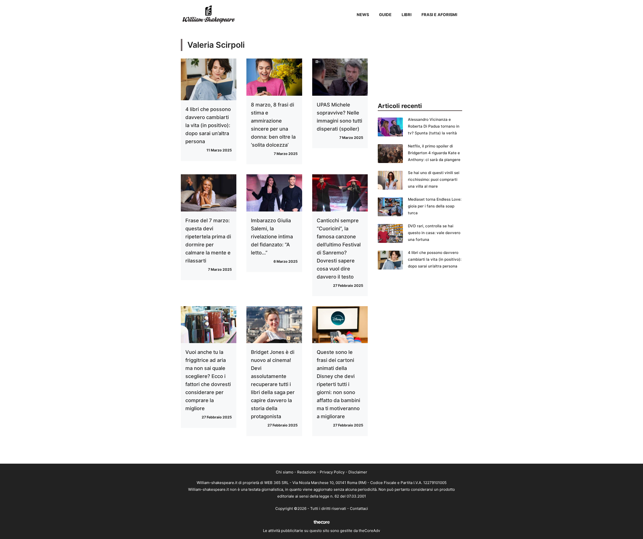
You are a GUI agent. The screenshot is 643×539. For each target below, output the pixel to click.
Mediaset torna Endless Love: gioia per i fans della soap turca (434, 206)
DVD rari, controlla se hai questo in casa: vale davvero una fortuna (434, 233)
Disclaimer (357, 472)
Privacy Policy (332, 472)
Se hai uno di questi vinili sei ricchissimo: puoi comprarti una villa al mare (433, 179)
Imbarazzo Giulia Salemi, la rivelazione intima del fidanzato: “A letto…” (272, 237)
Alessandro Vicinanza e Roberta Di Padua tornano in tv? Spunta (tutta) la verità (433, 126)
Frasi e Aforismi (439, 14)
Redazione (306, 472)
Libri (406, 14)
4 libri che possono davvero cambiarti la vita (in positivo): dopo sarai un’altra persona (208, 125)
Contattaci (359, 508)
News (363, 14)
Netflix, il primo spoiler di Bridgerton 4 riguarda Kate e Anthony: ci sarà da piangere (434, 153)
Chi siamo (284, 472)
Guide (385, 14)
